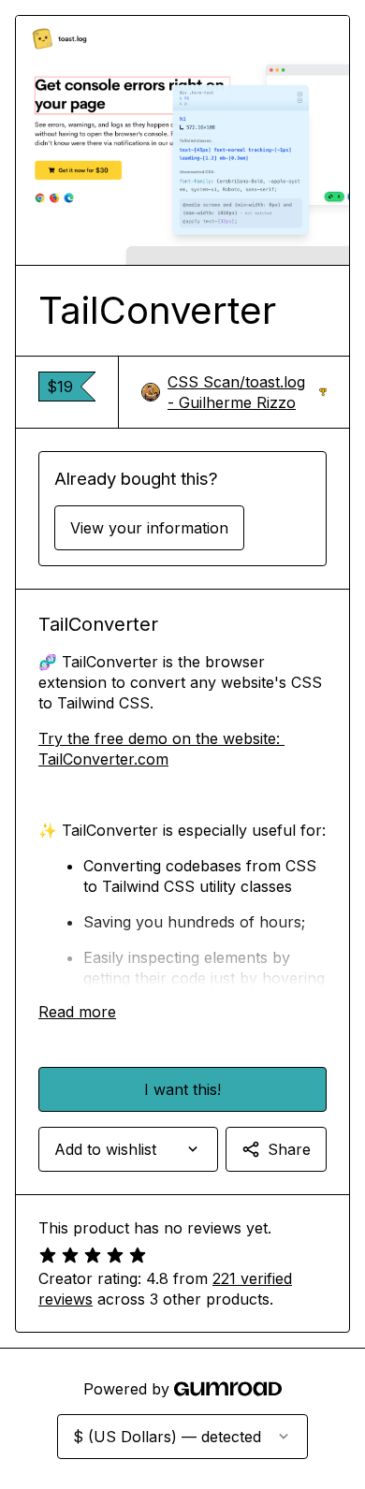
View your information (149, 527)
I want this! (182, 1089)
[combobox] (128, 1149)
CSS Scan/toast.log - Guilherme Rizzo (247, 392)
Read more (77, 1011)
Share (289, 1149)
